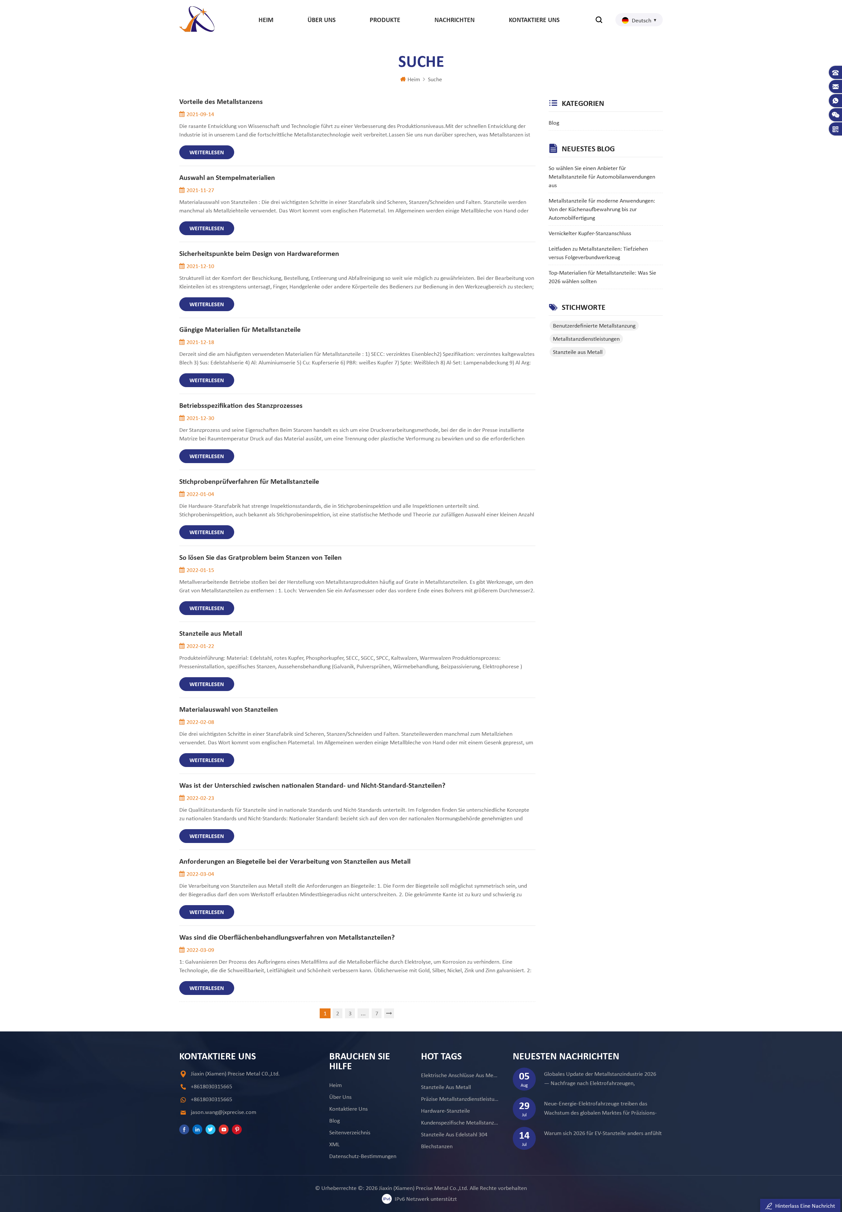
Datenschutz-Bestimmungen (362, 1156)
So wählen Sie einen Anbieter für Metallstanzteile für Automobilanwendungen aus (602, 176)
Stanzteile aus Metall (578, 352)
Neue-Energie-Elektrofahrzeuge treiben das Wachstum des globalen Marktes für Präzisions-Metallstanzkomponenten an (600, 1108)
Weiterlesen (206, 152)
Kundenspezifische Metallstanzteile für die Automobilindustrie (459, 1122)
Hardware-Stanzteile (445, 1110)
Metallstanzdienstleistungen (586, 338)
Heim (266, 20)
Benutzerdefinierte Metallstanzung (594, 325)
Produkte (385, 20)
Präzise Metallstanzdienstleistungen (459, 1098)
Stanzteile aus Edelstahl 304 (454, 1134)
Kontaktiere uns (534, 20)
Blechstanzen (437, 1146)
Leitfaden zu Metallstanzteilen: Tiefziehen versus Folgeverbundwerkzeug (598, 253)
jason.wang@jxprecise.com (223, 1112)
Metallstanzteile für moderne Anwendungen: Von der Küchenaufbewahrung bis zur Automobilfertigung (602, 209)
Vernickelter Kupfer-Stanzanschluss (590, 233)
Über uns (321, 20)
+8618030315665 (211, 1086)
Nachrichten (454, 20)
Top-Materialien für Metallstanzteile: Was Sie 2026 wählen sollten (602, 277)
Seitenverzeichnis (349, 1132)
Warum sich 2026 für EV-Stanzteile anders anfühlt (603, 1133)
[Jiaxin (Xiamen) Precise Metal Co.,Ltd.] (196, 19)
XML (334, 1144)
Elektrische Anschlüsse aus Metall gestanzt (459, 1075)
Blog (554, 122)
